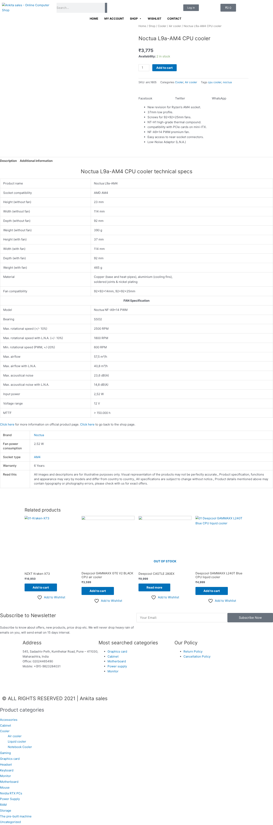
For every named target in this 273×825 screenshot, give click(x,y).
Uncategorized (10, 822)
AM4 (37, 457)
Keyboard (6, 770)
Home (94, 18)
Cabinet (5, 725)
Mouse (5, 787)
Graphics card (10, 759)
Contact (174, 18)
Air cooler (175, 26)
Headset (6, 764)
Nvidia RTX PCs (11, 793)
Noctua (39, 435)
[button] (156, 96)
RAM (3, 805)
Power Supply (10, 799)
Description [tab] (8, 161)
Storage (5, 810)
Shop (134, 18)
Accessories (8, 720)
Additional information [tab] (36, 161)
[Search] (106, 8)
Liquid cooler (17, 741)
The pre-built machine (16, 816)
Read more (154, 587)
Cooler (162, 26)
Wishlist (154, 18)
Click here (7, 424)
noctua (227, 82)
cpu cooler (214, 82)
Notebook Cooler (20, 747)
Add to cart (164, 68)
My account (114, 18)
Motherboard (9, 782)
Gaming (5, 753)
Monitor (5, 776)
